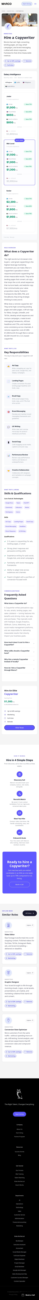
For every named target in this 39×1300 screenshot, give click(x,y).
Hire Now (19, 727)
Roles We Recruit (19, 1181)
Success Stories (19, 1151)
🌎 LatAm (17, 82)
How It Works (19, 1185)
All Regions (8, 82)
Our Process (19, 1170)
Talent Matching (20, 1177)
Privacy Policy (13, 1294)
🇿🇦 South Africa (10, 86)
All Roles (28, 913)
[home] (7, 4)
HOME (3, 11)
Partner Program (19, 1136)
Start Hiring (27, 4)
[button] (35, 3)
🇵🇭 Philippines (27, 82)
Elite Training (20, 1174)
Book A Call (19, 884)
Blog (19, 1155)
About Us (19, 1129)
